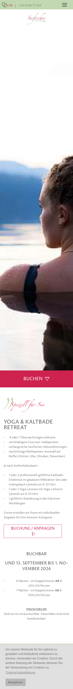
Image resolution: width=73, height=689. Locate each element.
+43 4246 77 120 (30, 6)
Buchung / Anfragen (32, 528)
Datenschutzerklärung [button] (20, 672)
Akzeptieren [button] (15, 682)
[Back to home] (36, 18)
